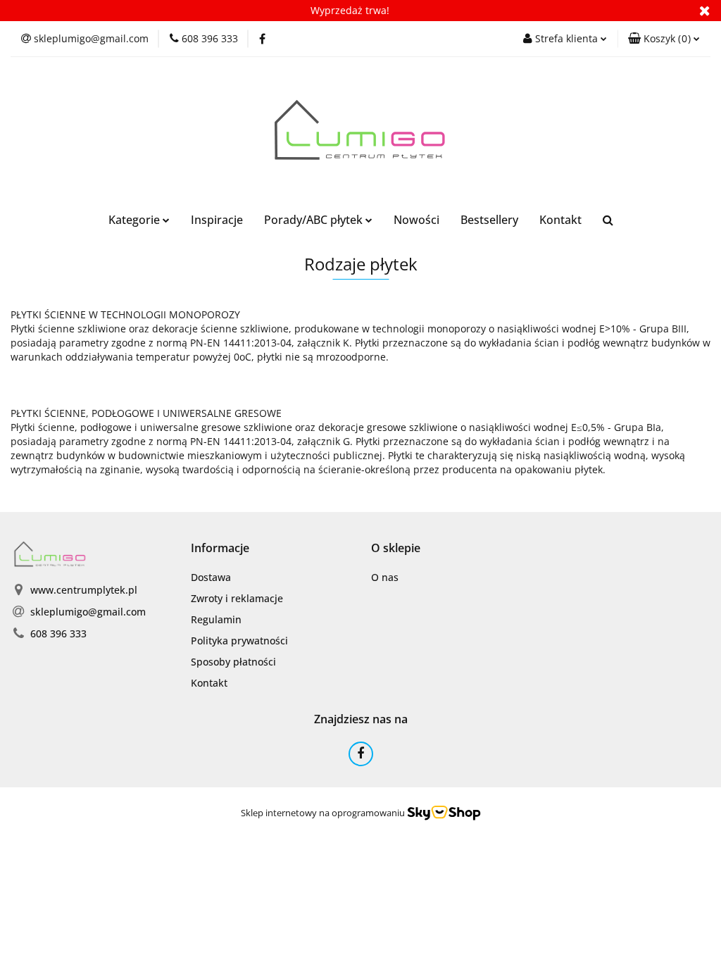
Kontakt (560, 219)
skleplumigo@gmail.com (88, 611)
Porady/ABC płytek (314, 219)
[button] (663, 38)
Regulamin (216, 619)
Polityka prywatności (239, 640)
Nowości (416, 219)
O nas (385, 577)
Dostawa (211, 577)
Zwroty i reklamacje (237, 598)
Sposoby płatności (233, 661)
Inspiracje (217, 219)
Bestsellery (489, 219)
